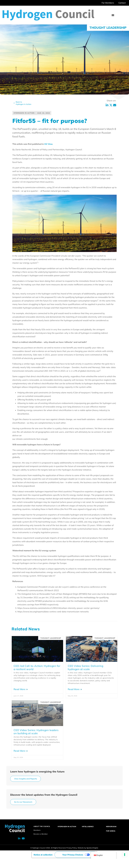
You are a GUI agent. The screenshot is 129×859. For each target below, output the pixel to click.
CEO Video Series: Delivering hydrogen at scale (85, 667)
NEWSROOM (111, 826)
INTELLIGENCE (87, 826)
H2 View (48, 144)
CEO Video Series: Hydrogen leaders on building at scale (36, 732)
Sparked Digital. (93, 848)
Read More (20, 689)
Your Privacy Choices (72, 854)
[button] (113, 15)
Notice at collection (43, 854)
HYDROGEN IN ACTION (67, 826)
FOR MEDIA (110, 831)
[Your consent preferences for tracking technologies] (124, 854)
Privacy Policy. (71, 848)
